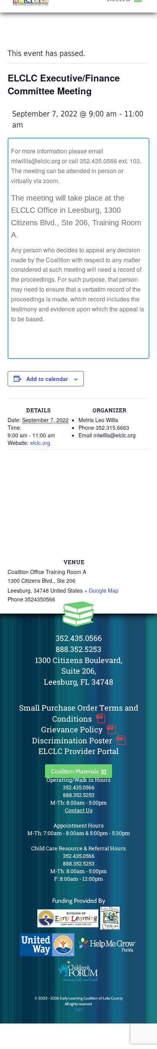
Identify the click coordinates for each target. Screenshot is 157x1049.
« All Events (25, 33)
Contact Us (79, 810)
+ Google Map (101, 590)
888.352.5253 (78, 649)
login (79, 1009)
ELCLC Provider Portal (78, 751)
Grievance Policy (72, 729)
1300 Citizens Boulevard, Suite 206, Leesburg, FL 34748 (78, 671)
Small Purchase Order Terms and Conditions (78, 713)
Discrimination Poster (72, 740)
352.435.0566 (79, 638)
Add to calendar (47, 379)
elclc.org (40, 442)
